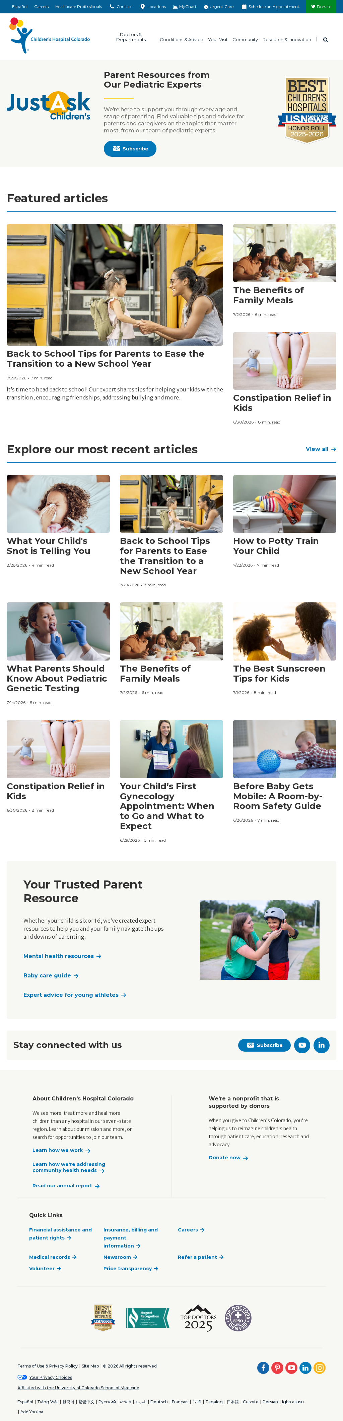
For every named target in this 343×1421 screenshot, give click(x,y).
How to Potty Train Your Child (276, 546)
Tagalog (214, 1401)
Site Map (90, 1366)
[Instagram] (320, 1368)
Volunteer (42, 1269)
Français (180, 1401)
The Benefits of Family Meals (268, 295)
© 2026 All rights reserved (130, 1366)
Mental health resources (58, 956)
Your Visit (218, 39)
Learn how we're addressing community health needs (68, 1167)
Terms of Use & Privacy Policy (47, 1366)
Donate (324, 6)
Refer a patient (197, 1257)
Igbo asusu (293, 1401)
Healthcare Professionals (78, 6)
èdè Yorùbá (31, 1411)
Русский (107, 1401)
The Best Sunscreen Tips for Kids (279, 673)
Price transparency (128, 1269)
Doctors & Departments (131, 37)
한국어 (68, 1401)
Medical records (49, 1257)
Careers (41, 6)
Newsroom (117, 1257)
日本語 (233, 1401)
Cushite (251, 1401)
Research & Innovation (287, 39)
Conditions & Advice (181, 39)
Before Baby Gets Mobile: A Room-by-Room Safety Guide (277, 796)
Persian (270, 1401)
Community (245, 39)
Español (19, 6)
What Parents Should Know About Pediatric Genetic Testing (57, 678)
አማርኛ (125, 1401)
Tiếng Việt (47, 1401)
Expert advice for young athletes (71, 995)
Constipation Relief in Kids (282, 402)
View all (317, 449)
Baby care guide (47, 975)
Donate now (225, 1158)
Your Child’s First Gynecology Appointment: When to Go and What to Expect (167, 806)
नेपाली (196, 1401)
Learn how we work (57, 1150)
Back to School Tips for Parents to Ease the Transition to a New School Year (105, 358)
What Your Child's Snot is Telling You (48, 546)
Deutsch (159, 1401)
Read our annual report (62, 1186)
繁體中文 (86, 1401)
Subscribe (135, 149)
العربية (140, 1401)
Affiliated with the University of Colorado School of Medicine (78, 1387)
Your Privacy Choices (50, 1377)
